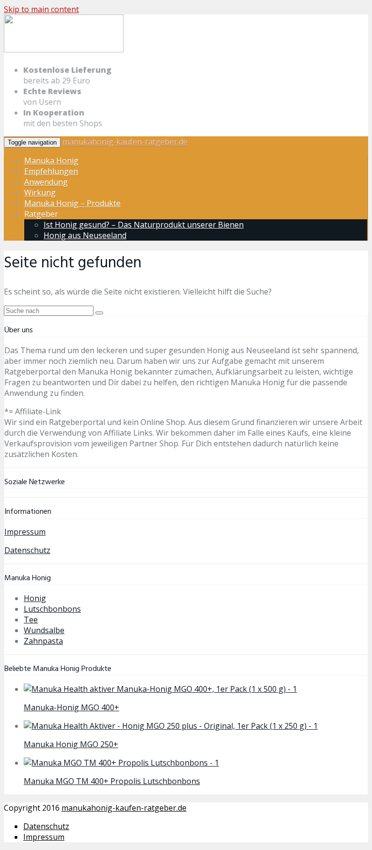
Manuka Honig (51, 160)
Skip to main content (41, 9)
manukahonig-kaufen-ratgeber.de (124, 141)
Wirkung (40, 192)
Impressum (25, 531)
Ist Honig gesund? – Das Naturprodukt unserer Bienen (144, 224)
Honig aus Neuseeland (85, 235)
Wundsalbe (44, 630)
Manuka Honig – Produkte (72, 203)
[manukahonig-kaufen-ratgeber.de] (64, 50)
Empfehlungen (51, 171)
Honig (35, 598)
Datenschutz (27, 550)
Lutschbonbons (52, 609)
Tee (31, 619)
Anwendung (46, 182)
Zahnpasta (43, 641)
